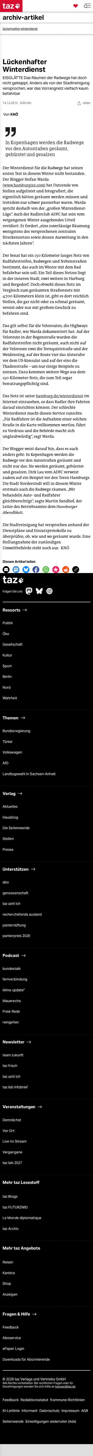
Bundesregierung (16, 731)
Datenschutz (49, 1411)
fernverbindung (15, 979)
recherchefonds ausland (22, 914)
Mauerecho (12, 1001)
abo (6, 882)
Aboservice (12, 1338)
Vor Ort (8, 1131)
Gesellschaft (12, 644)
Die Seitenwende (16, 828)
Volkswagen (12, 752)
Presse (8, 850)
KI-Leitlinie (12, 1411)
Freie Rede (11, 1011)
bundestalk (12, 969)
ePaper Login (13, 1349)
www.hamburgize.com (24, 185)
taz (13, 580)
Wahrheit (10, 698)
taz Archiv (11, 1229)
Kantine (9, 1273)
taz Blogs (10, 1196)
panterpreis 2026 (16, 936)
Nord (7, 687)
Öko (6, 634)
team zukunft (13, 1055)
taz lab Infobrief (15, 1087)
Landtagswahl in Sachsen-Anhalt (29, 774)
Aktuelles (10, 807)
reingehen (11, 1022)
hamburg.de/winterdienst (59, 396)
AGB (84, 1411)
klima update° (14, 990)
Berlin (7, 677)
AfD (5, 763)
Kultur (7, 655)
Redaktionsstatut (35, 1400)
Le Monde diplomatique (22, 1218)
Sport (7, 666)
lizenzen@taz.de (65, 1386)
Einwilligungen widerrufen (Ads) (51, 1421)
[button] (87, 6)
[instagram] (49, 593)
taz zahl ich (11, 904)
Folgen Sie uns (12, 591)
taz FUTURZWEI (15, 1207)
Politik (8, 623)
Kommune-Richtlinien (67, 1400)
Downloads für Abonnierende (26, 1359)
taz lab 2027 (12, 1163)
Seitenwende (13, 1421)
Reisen (8, 1262)
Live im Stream (15, 1141)
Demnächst (12, 1120)
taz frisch (10, 1066)
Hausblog (10, 817)
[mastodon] (29, 593)
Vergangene (12, 1152)
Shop (7, 1284)
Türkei (8, 742)
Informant (30, 1411)
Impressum (70, 1411)
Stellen (8, 839)
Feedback (11, 1327)
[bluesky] (39, 593)
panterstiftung (14, 925)
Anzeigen (10, 1294)
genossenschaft (15, 893)
